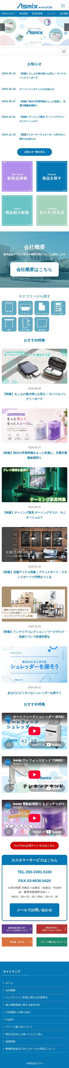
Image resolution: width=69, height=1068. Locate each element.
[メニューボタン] (63, 6)
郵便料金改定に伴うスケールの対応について (30, 1048)
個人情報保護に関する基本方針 (22, 1004)
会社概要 (10, 990)
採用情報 (10, 1041)
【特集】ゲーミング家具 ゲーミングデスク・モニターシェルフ (34, 515)
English (9, 1019)
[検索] (64, 51)
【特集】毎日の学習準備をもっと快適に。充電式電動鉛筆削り (34, 455)
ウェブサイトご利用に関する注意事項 (26, 997)
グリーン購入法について (19, 1026)
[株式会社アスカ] (34, 6)
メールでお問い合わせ (34, 910)
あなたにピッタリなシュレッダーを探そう (34, 692)
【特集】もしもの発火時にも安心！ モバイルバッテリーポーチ (34, 396)
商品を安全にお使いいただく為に (24, 1034)
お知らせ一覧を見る (34, 152)
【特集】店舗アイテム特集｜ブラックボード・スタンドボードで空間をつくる (34, 574)
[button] (29, 42)
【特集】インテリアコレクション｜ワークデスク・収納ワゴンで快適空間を (34, 634)
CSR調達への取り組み (17, 1012)
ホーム (9, 982)
